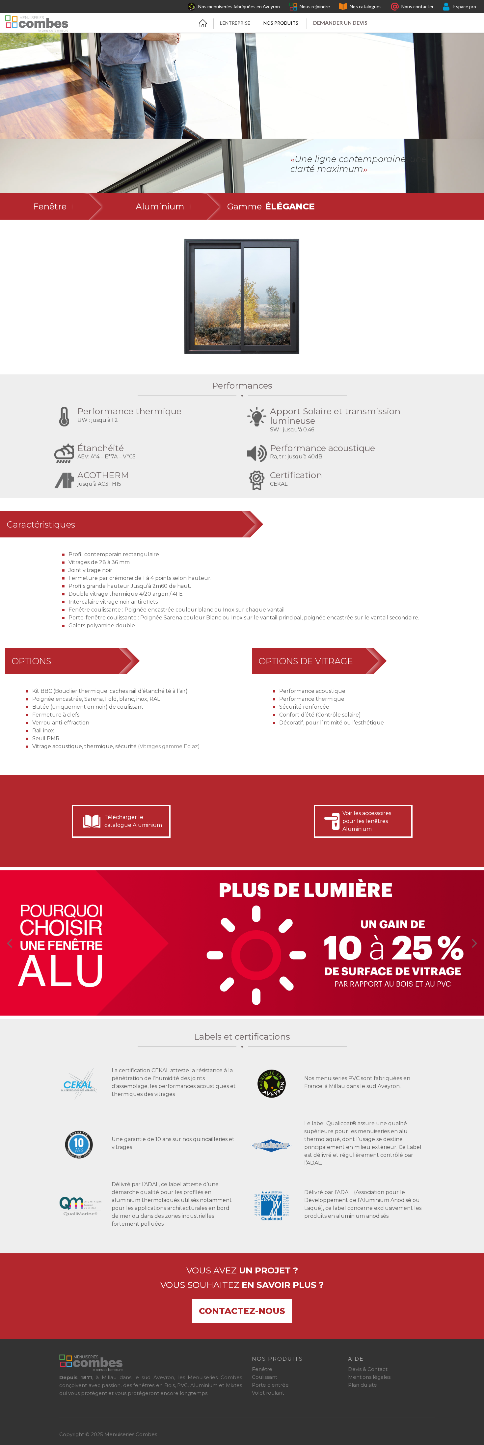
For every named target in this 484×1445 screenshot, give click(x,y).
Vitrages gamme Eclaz (169, 746)
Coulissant (264, 1377)
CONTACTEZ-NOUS (242, 1311)
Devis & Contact (368, 1369)
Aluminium (160, 206)
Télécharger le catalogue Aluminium (133, 821)
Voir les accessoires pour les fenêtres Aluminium (366, 821)
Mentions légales (369, 1377)
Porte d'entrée (270, 1385)
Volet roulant (268, 1393)
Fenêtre (50, 206)
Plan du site (362, 1385)
